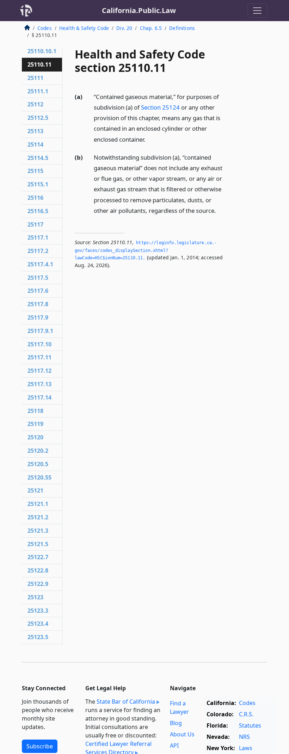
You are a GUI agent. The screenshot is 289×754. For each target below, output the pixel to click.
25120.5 (37, 464)
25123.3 (37, 610)
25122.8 (37, 570)
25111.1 (37, 91)
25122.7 (37, 557)
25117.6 (37, 291)
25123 (35, 597)
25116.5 (37, 211)
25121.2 (37, 517)
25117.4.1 (40, 264)
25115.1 (37, 184)
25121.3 (37, 530)
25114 (35, 144)
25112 (35, 104)
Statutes (250, 725)
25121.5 (37, 544)
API (174, 745)
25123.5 (37, 637)
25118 (35, 411)
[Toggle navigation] (257, 11)
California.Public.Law (139, 10)
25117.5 (37, 278)
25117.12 (39, 371)
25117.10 (39, 344)
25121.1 (37, 504)
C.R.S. (246, 714)
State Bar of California (126, 701)
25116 (35, 198)
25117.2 (37, 251)
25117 (35, 224)
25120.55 (39, 477)
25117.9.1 (40, 331)
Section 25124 (160, 107)
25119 (35, 424)
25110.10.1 (41, 51)
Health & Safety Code (84, 28)
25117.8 (37, 304)
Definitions (182, 28)
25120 (35, 437)
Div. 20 (124, 28)
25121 (35, 490)
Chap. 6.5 (151, 28)
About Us (182, 734)
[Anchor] (149, 139)
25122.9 (37, 584)
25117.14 (39, 397)
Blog (176, 723)
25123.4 (37, 624)
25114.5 (37, 158)
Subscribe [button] (39, 746)
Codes (44, 28)
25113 (35, 131)
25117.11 (39, 357)
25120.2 (37, 451)
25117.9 (37, 317)
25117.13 (39, 384)
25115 (35, 171)
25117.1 (37, 237)
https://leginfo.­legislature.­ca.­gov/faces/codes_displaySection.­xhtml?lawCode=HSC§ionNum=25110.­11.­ (146, 250)
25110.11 (39, 64)
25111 (35, 78)
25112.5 (37, 118)
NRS (244, 737)
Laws (245, 748)
